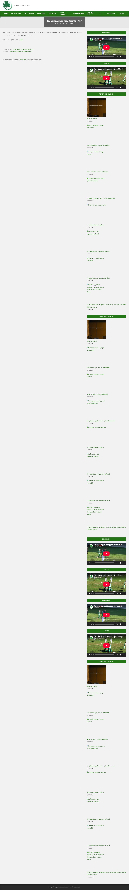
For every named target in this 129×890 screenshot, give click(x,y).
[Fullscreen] (123, 57)
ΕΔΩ (21, 40)
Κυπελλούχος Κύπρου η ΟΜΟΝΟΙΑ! (21, 51)
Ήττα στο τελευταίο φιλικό (95, 225)
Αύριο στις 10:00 (92, 119)
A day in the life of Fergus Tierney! (97, 172)
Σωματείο (71, 23)
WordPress (77, 887)
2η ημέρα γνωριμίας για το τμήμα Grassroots (101, 198)
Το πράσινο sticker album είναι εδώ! (98, 278)
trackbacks (23, 60)
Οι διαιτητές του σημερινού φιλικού (98, 251)
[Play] (89, 57)
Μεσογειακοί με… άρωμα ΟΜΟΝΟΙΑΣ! (98, 145)
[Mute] (120, 57)
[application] (106, 47)
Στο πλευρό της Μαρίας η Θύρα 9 (23, 49)
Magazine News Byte (62, 887)
